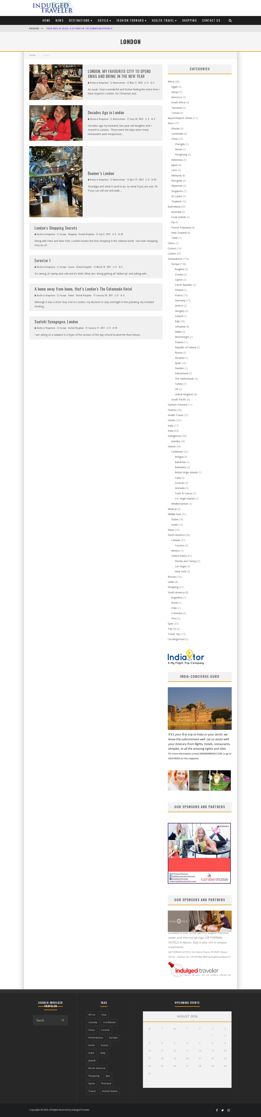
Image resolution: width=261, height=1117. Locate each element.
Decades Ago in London (106, 112)
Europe (63, 234)
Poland (179, 342)
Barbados (180, 467)
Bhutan (175, 128)
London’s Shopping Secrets (56, 228)
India (170, 425)
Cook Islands (178, 217)
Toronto (179, 545)
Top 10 (172, 629)
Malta (178, 331)
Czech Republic (183, 284)
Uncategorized (176, 639)
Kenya (174, 92)
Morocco (176, 97)
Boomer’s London (101, 173)
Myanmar (176, 185)
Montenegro (182, 337)
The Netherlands (184, 378)
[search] (63, 1020)
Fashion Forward (130, 20)
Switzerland (181, 373)
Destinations (79, 20)
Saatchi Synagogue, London (56, 321)
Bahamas (180, 462)
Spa (108, 1075)
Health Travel (163, 20)
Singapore (177, 191)
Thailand (176, 201)
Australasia (174, 206)
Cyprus (179, 279)
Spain (178, 363)
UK (176, 389)
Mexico (175, 550)
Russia (178, 352)
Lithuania (180, 326)
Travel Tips (174, 634)
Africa (171, 81)
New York (180, 571)
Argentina (176, 597)
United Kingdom (86, 234)
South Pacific (178, 399)
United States (179, 555)
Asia (170, 123)
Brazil (174, 602)
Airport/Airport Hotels (180, 118)
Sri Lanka (176, 196)
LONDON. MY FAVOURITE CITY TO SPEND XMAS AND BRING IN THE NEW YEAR (86, 28)
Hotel (91, 1045)
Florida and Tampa (186, 561)
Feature (172, 410)
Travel (92, 1091)
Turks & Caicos (183, 493)
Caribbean (177, 451)
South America (176, 592)
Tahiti (174, 238)
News (60, 20)
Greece (179, 305)
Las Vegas (181, 566)
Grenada (180, 488)
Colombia (176, 613)
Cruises (172, 248)
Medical (172, 509)
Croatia (179, 274)
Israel (174, 524)
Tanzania (176, 107)
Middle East (174, 514)
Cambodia (177, 133)
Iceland (179, 316)
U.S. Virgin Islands (185, 498)
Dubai (174, 519)
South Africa (178, 102)
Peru (174, 618)
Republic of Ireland (185, 347)
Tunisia (175, 113)
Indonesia (177, 159)
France (71, 267)
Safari (171, 582)
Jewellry (175, 441)
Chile (174, 608)
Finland (179, 290)
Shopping (189, 20)
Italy (177, 321)
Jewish (92, 1060)
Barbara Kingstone (98, 82)
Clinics (171, 243)
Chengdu (180, 144)
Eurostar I (43, 260)
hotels (104, 1045)
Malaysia (176, 175)
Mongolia (176, 180)
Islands (172, 446)
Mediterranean (179, 503)
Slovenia (179, 358)
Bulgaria (179, 269)
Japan (174, 165)
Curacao (179, 483)
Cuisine (172, 253)
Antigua (179, 456)
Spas (170, 623)
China (174, 138)
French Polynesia (181, 227)
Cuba (178, 477)
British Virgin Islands (186, 472)
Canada (175, 540)
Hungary (179, 311)
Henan (178, 149)
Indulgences (174, 436)
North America (176, 535)
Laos (174, 170)
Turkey (179, 383)
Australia (176, 212)
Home (46, 20)
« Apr (146, 1085)
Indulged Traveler (80, 1109)
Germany (180, 300)
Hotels (103, 20)
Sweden (179, 368)
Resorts (172, 576)
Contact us (211, 20)
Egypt (174, 86)
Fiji (173, 222)
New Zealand (179, 232)
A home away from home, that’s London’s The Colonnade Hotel (83, 289)
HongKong (181, 154)
